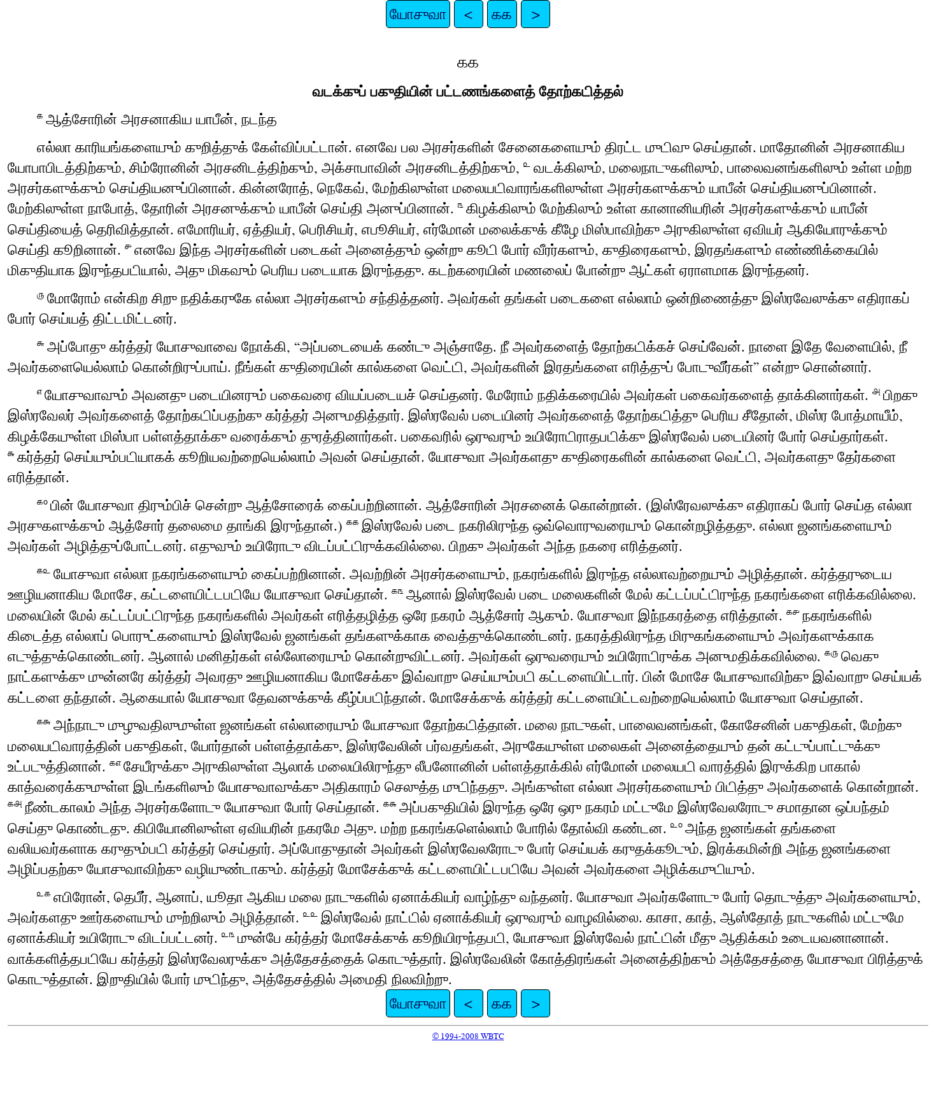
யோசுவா (418, 14)
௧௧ (502, 14)
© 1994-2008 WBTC (468, 1036)
